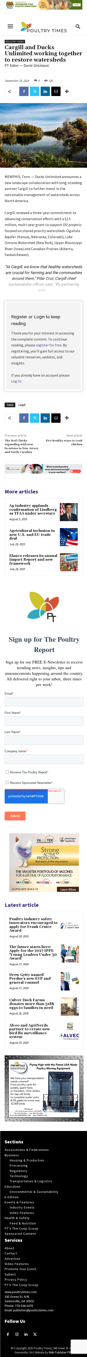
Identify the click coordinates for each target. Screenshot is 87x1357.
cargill (21, 405)
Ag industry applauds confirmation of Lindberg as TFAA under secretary (33, 510)
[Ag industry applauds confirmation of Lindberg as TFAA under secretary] (69, 512)
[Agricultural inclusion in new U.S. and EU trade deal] (69, 537)
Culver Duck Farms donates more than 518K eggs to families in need (31, 1004)
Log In (16, 381)
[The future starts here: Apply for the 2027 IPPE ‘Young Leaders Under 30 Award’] (70, 953)
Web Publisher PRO (61, 1352)
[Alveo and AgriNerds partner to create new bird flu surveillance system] (70, 1032)
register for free (48, 345)
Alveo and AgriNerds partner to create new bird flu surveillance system (29, 1031)
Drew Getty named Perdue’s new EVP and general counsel (30, 979)
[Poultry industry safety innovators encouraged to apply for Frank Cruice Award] (70, 925)
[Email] (56, 91)
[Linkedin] (45, 91)
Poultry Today (15, 41)
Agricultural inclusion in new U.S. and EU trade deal (32, 535)
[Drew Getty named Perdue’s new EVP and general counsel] (70, 981)
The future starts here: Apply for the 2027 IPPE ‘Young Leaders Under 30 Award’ (33, 953)
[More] (67, 91)
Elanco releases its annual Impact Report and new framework (33, 560)
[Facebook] (24, 91)
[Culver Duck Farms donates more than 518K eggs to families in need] (70, 1006)
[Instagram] (17, 1334)
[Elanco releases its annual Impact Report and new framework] (69, 562)
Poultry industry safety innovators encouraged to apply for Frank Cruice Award (33, 925)
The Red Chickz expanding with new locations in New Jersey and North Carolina (22, 446)
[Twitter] (34, 91)
